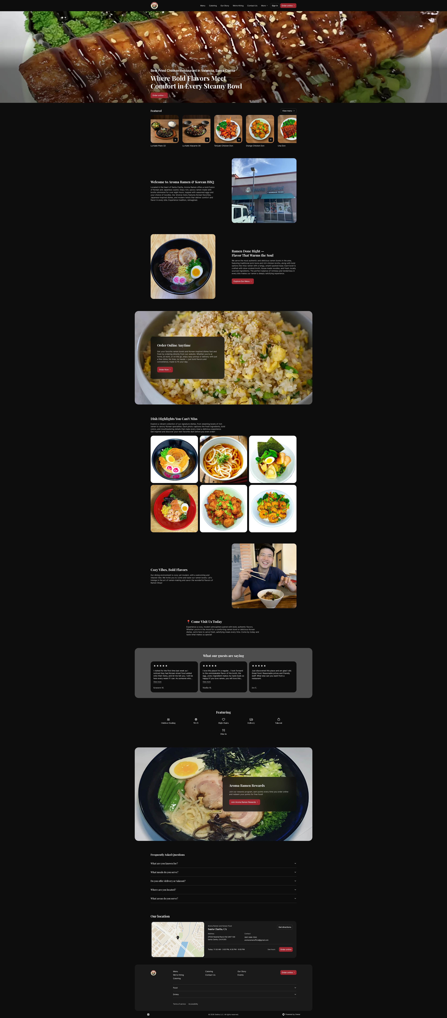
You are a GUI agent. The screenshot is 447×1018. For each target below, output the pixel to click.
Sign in (275, 5)
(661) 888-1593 (250, 937)
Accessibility (193, 1004)
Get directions (285, 927)
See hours (271, 949)
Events (241, 975)
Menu (202, 5)
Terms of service (179, 1004)
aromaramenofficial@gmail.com (256, 940)
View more (157, 682)
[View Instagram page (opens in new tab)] (148, 1014)
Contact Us (252, 5)
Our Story (225, 5)
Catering (213, 5)
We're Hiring (238, 5)
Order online (285, 949)
